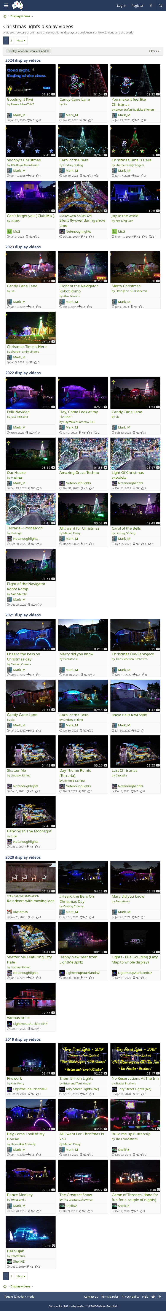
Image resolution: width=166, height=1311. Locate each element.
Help (145, 1296)
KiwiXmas (20, 911)
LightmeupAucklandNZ (83, 972)
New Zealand (27, 51)
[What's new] (150, 5)
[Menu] (5, 5)
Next (20, 40)
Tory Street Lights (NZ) (82, 1089)
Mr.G (16, 231)
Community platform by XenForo (83, 1306)
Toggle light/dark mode (19, 1296)
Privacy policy (130, 1296)
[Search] (160, 5)
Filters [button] (153, 51)
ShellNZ (123, 1149)
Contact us (91, 1296)
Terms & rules (109, 1296)
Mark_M (19, 115)
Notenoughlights (78, 231)
